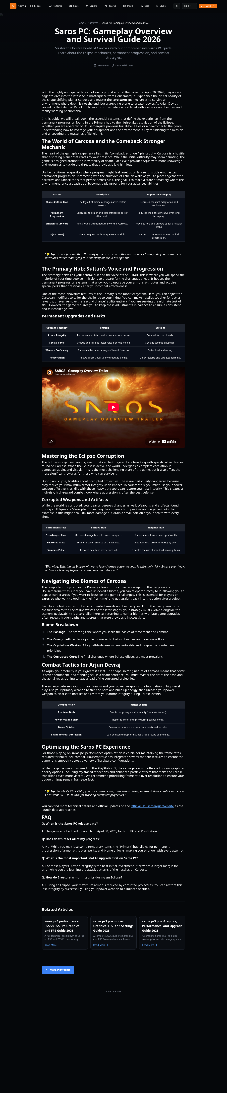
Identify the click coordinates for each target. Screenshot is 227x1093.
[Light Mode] (176, 6)
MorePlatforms (60, 970)
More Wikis (206, 5)
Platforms (93, 22)
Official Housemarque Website (152, 806)
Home (81, 22)
